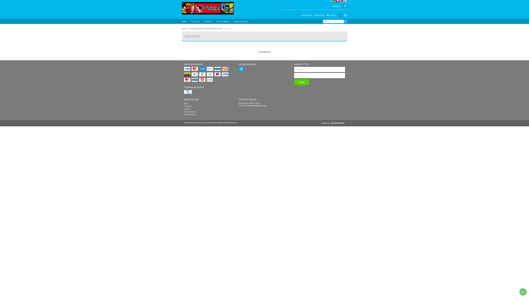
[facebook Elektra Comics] (241, 69)
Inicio (184, 21)
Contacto (208, 21)
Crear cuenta (306, 15)
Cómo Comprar (222, 21)
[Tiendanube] (333, 124)
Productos (195, 21)
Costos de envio (240, 21)
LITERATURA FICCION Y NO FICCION (205, 28)
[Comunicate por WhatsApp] (522, 291)
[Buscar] (345, 21)
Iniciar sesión (319, 15)
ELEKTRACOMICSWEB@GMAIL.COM (253, 106)
